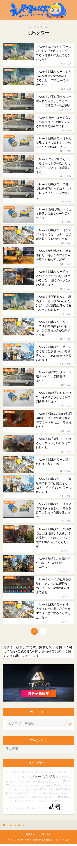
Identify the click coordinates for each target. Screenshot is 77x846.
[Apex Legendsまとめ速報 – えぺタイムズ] (38, 16)
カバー (59, 801)
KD (66, 801)
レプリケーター (25, 772)
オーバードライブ (35, 781)
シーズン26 (44, 776)
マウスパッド (30, 801)
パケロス (34, 793)
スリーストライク (50, 785)
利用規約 (30, 834)
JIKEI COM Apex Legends (55, 793)
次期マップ (16, 785)
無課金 (65, 777)
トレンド (19, 789)
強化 (25, 793)
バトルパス (56, 789)
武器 (55, 806)
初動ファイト (24, 797)
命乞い (18, 801)
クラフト (57, 772)
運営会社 (46, 834)
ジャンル (11, 797)
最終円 (10, 781)
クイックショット (16, 808)
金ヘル (39, 772)
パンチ (47, 772)
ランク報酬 (16, 793)
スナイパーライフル (21, 777)
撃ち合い (32, 808)
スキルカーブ (46, 801)
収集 (58, 777)
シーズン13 (59, 797)
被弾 (35, 797)
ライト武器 (45, 797)
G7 (65, 772)
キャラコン (41, 789)
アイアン (19, 781)
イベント (11, 772)
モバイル (57, 781)
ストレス (43, 808)
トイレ (29, 789)
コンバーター (31, 785)
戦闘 (48, 781)
